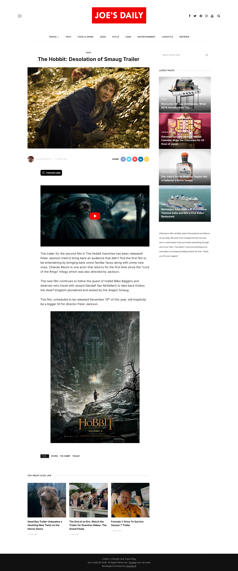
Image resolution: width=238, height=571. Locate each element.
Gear (103, 37)
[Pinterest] (201, 16)
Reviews (184, 37)
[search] (219, 16)
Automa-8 (131, 566)
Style (115, 37)
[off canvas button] (20, 16)
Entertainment (146, 37)
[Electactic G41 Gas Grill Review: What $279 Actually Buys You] (185, 94)
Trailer (75, 456)
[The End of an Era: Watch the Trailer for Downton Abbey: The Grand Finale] (88, 500)
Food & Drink (86, 37)
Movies (54, 456)
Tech (68, 37)
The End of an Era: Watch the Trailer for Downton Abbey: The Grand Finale (88, 525)
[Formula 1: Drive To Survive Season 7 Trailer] (130, 500)
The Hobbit (65, 456)
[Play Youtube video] (94, 216)
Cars (128, 37)
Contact (132, 562)
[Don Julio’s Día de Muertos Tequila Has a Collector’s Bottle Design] (185, 167)
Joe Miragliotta (43, 159)
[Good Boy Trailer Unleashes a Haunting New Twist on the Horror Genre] (47, 500)
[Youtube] (212, 16)
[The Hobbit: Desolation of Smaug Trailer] (88, 107)
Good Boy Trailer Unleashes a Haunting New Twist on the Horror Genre (45, 525)
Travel (53, 37)
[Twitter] (195, 16)
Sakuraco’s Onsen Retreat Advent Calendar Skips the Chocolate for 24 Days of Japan (182, 140)
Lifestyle (167, 37)
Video (88, 53)
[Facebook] (189, 16)
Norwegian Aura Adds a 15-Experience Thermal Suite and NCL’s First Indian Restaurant (184, 213)
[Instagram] (206, 16)
